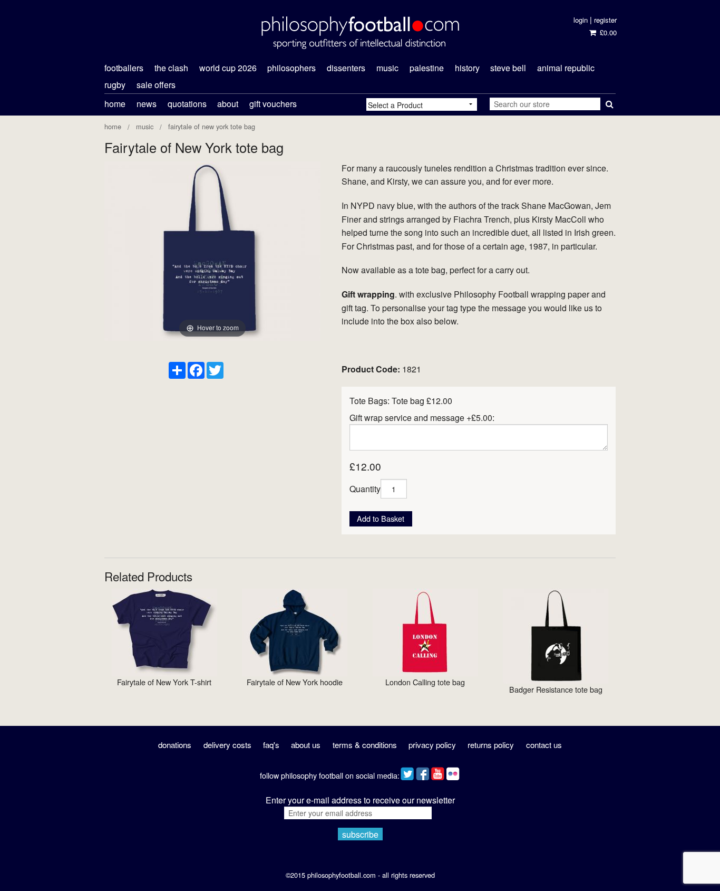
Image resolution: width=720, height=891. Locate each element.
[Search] (608, 101)
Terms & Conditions (365, 744)
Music (144, 126)
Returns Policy (491, 744)
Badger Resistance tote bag (555, 689)
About (227, 104)
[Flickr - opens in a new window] (453, 771)
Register (605, 20)
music (387, 68)
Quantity (365, 489)
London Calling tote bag (425, 681)
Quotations (187, 104)
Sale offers (156, 85)
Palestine (427, 68)
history (467, 68)
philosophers (291, 68)
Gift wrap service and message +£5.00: (421, 417)
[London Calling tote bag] (425, 632)
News (147, 104)
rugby (114, 85)
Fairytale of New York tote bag (211, 126)
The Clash (171, 68)
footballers (123, 68)
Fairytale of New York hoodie (295, 681)
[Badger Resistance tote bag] (555, 635)
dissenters (346, 68)
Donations (174, 744)
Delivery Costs (227, 744)
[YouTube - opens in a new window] (437, 771)
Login (580, 20)
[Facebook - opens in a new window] (422, 771)
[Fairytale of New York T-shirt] (164, 632)
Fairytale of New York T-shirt (164, 681)
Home (114, 104)
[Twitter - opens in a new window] (407, 771)
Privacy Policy (432, 744)
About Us (305, 744)
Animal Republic (566, 68)
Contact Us (544, 744)
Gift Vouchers (273, 104)
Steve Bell (508, 68)
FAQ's (271, 744)
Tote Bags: (369, 401)
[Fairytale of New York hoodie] (294, 632)
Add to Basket (380, 518)
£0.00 (607, 32)
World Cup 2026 (228, 68)
